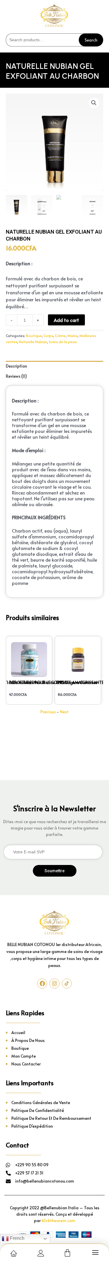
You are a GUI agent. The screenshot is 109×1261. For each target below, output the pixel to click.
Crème (60, 335)
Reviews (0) (16, 376)
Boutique (34, 335)
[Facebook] (42, 983)
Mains (72, 335)
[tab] (54, 366)
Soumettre (54, 870)
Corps (48, 335)
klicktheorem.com (58, 1220)
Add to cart (66, 320)
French (16, 1238)
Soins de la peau (63, 341)
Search (91, 40)
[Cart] (67, 1253)
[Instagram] (54, 983)
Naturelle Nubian (33, 341)
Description (16, 366)
